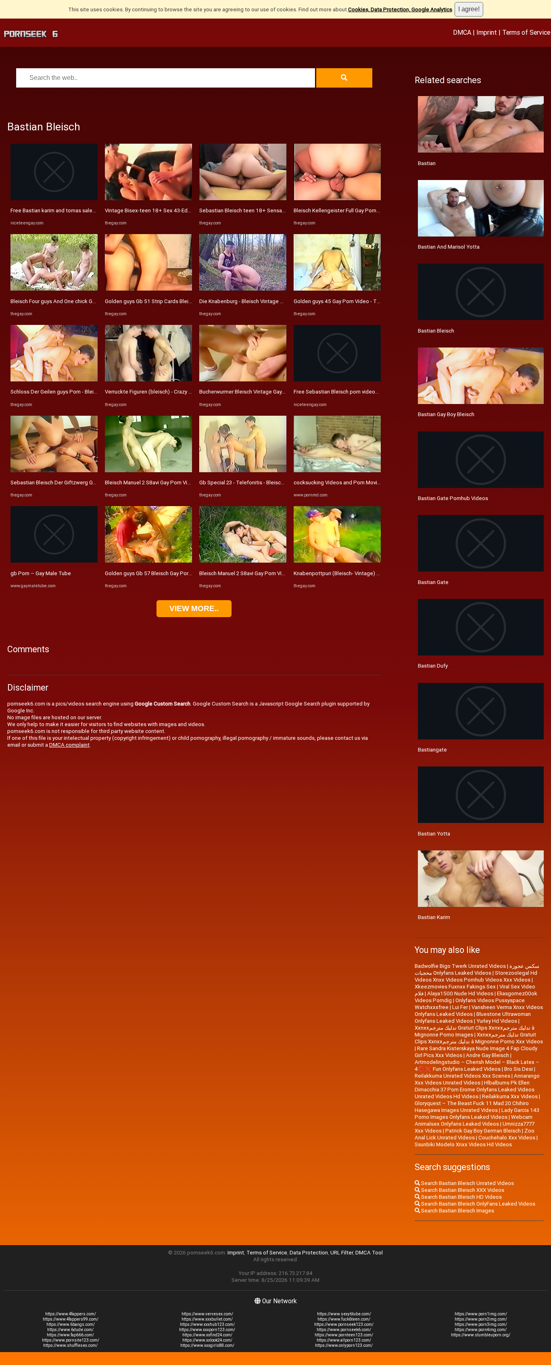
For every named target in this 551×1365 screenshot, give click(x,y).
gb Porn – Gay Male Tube (40, 573)
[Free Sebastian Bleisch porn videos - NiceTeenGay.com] (337, 379)
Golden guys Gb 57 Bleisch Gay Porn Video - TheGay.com (172, 573)
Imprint (486, 32)
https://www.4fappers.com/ (70, 1314)
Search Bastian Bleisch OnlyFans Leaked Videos (477, 1203)
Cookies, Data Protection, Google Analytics (400, 9)
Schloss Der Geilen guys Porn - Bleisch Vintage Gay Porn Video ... (87, 391)
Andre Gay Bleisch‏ (487, 1055)
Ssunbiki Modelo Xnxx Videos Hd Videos (463, 1144)
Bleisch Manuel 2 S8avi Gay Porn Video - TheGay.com (168, 482)
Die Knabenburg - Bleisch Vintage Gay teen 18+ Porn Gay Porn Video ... (283, 301)
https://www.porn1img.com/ (481, 1314)
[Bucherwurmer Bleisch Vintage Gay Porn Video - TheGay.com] (242, 379)
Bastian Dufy (433, 665)
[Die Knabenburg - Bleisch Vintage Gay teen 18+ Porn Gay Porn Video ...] (242, 288)
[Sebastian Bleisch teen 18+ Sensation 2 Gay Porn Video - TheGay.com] (242, 198)
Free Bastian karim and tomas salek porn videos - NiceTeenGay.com (91, 210)
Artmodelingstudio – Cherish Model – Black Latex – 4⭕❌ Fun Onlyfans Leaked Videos (477, 1065)
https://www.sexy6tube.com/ (344, 1314)
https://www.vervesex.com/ (207, 1314)
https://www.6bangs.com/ (70, 1324)
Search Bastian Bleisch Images (457, 1210)
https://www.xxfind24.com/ (207, 1335)
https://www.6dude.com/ (70, 1329)
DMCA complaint (69, 744)
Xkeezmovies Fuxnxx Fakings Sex (455, 986)
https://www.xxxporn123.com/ (207, 1329)
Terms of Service (526, 32)
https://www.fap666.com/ (70, 1335)
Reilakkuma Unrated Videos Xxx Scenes (462, 1075)
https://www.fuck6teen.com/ (343, 1319)
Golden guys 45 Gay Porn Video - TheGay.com (348, 301)
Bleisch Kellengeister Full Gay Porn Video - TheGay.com (360, 210)
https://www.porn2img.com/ (481, 1319)
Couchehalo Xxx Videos (506, 1137)
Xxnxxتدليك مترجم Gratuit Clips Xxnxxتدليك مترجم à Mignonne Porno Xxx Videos (479, 1038)
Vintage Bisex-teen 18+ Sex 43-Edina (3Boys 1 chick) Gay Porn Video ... (190, 210)
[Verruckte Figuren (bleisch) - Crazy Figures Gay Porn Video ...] (148, 379)
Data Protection (309, 1252)
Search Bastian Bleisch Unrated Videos (467, 1183)
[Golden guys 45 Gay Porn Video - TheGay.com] (337, 288)
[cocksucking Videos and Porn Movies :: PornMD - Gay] (337, 470)
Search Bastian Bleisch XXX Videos (462, 1190)
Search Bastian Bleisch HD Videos (461, 1196)
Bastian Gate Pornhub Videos (453, 498)
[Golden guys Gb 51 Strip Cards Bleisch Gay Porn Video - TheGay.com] (148, 288)
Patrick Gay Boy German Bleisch (483, 1130)
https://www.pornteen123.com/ (344, 1335)
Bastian (427, 163)
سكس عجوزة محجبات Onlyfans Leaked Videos (477, 969)
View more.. (194, 608)
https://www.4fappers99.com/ (70, 1319)
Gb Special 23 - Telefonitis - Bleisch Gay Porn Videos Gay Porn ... (275, 482)
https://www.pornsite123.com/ (70, 1340)
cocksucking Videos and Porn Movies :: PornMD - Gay (357, 482)
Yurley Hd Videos (496, 1020)
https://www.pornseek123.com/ (344, 1324)
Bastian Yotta (434, 833)
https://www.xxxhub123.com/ (207, 1324)
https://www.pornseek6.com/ (344, 1329)
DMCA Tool (369, 1252)
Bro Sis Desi (518, 1069)
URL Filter (341, 1252)
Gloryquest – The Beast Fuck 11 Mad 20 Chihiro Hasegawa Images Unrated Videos (472, 1107)
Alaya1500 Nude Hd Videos (460, 993)
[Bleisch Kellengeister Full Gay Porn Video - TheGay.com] (337, 198)
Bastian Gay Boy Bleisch (446, 414)
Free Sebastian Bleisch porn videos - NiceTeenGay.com (360, 391)
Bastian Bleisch (436, 330)
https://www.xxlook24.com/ (207, 1340)
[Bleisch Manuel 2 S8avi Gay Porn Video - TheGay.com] (148, 470)
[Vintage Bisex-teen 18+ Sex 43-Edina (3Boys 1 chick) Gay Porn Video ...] (148, 198)
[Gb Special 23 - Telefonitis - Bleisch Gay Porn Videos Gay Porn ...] (242, 470)
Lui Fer (460, 1007)
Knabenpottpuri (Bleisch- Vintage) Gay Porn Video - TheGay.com (370, 573)
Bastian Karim (434, 917)
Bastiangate (432, 749)
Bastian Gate (433, 582)
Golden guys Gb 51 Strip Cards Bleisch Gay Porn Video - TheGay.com (187, 301)
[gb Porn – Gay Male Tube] (54, 560)
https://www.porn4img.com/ (481, 1329)
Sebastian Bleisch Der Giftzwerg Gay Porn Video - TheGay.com (85, 482)
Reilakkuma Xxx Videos (510, 1096)
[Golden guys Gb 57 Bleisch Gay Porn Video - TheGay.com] (148, 560)
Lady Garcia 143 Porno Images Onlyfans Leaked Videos (477, 1113)
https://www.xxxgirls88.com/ (207, 1345)
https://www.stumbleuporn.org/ (480, 1335)
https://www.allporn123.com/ (344, 1340)
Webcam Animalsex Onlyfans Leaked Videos (473, 1120)
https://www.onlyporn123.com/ (344, 1345)
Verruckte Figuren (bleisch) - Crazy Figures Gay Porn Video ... (177, 391)
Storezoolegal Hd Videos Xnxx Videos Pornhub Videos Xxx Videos (476, 976)
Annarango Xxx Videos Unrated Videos (477, 1079)
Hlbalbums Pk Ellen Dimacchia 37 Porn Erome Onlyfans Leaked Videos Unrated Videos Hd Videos (474, 1089)
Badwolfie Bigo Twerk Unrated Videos (460, 966)
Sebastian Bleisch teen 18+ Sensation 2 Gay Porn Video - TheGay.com (283, 210)
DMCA (462, 32)
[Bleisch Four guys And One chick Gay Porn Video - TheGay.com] (54, 288)
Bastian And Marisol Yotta (449, 246)
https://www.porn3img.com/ (481, 1324)
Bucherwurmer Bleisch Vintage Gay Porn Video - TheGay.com (271, 391)
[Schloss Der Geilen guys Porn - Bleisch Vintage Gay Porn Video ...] (54, 379)
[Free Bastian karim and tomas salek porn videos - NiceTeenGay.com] (54, 198)
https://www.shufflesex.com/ (70, 1345)
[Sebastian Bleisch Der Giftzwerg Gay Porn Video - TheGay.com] (54, 470)
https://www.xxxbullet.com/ (207, 1319)
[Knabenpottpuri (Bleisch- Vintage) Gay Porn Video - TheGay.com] (337, 560)
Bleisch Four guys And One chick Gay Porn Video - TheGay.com (84, 301)
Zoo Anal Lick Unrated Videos (474, 1134)
